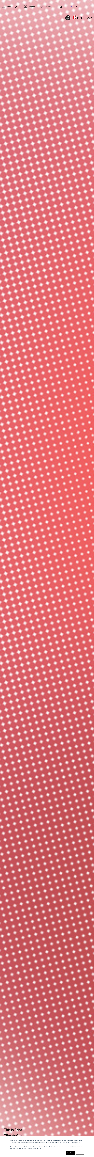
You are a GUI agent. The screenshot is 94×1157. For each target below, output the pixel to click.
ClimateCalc (13, 1135)
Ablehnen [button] (79, 1152)
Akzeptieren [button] (70, 1152)
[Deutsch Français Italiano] (75, 6)
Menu (9, 7)
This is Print (13, 1130)
